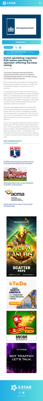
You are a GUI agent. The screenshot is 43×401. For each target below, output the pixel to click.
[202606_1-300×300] (21, 312)
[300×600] (21, 217)
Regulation (8, 47)
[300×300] (21, 280)
